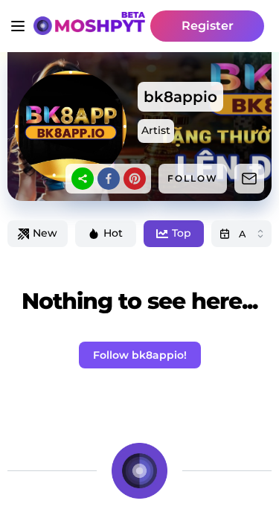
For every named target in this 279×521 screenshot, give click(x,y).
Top (181, 233)
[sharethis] (82, 178)
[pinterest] (135, 178)
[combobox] (241, 233)
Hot (113, 233)
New (45, 233)
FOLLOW (192, 178)
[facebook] (108, 178)
